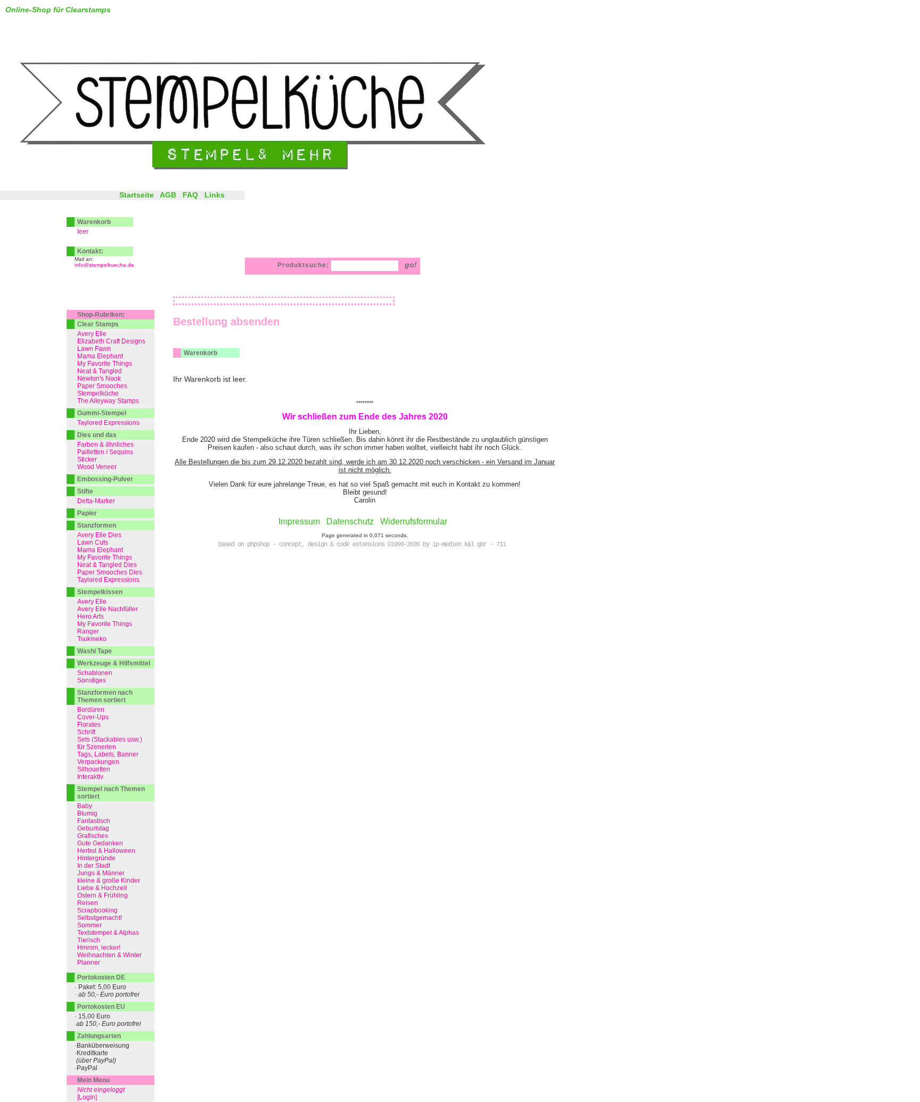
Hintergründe (96, 858)
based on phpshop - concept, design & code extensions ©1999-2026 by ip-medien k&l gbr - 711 (362, 544)
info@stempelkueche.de (104, 265)
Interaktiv (90, 776)
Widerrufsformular (413, 521)
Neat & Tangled (99, 371)
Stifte (85, 491)
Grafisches (92, 836)
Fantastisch (93, 821)
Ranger (88, 631)
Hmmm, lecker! (98, 947)
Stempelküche (98, 393)
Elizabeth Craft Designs (111, 341)
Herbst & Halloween (106, 850)
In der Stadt (93, 865)
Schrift (86, 732)
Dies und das (97, 435)
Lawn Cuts (92, 542)
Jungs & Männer (101, 873)
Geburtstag (93, 828)
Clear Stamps (98, 324)
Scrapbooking (97, 910)
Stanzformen (96, 525)
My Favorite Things (104, 363)
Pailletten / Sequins (105, 452)
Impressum (299, 521)
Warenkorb (94, 222)
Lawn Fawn (94, 348)
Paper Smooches (102, 386)
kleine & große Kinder (108, 880)
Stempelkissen (99, 592)
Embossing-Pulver (105, 479)
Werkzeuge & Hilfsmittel (113, 663)
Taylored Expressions (108, 422)
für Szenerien (96, 747)
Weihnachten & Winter (109, 955)
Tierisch (88, 940)
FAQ (190, 195)
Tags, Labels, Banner (107, 754)
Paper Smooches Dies (109, 572)
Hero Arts (90, 616)
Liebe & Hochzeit (102, 888)
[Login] (87, 1097)
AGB (168, 195)
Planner (88, 962)
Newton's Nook (99, 378)
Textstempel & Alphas (108, 932)
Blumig (87, 813)
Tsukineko (91, 639)
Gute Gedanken (100, 843)
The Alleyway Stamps (108, 401)
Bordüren (90, 709)
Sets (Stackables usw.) (109, 739)
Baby (84, 806)
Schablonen (94, 673)
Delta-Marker (96, 501)
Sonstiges (91, 680)
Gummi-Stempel (101, 413)
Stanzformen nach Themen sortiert (105, 696)
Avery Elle (91, 334)
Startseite (136, 195)
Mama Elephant (100, 356)
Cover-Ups (93, 717)
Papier (87, 513)
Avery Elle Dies (99, 535)
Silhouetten (93, 769)
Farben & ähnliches (105, 444)
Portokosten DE (101, 977)
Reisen (87, 903)
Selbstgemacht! (99, 918)
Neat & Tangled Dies (107, 565)
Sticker (87, 459)
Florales (89, 724)
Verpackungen (98, 762)
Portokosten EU (101, 1006)
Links (214, 195)
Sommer (89, 925)
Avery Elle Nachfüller (107, 609)
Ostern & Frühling (102, 895)
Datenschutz (350, 521)
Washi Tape (94, 651)
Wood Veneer (97, 467)
